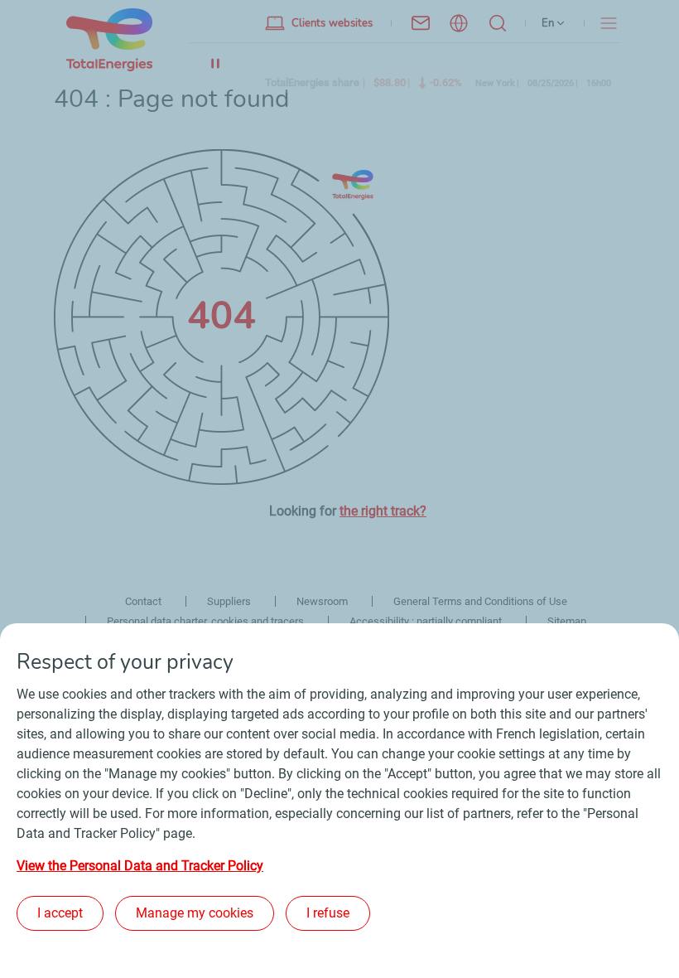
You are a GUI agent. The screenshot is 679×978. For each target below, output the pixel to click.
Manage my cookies (194, 913)
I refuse (327, 913)
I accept (60, 913)
